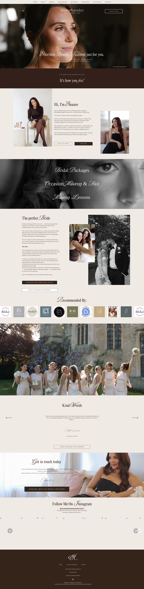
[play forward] (142, 311)
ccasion (57, 183)
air (96, 183)
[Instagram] (23, 11)
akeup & (79, 183)
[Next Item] (139, 531)
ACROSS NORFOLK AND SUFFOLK (71, 61)
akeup (64, 197)
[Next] (135, 418)
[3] (71, 436)
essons (84, 197)
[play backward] (2, 311)
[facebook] (20, 11)
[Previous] (9, 418)
